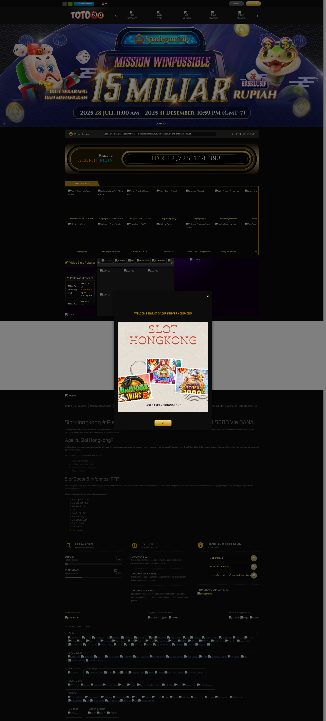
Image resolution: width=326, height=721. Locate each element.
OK (163, 422)
